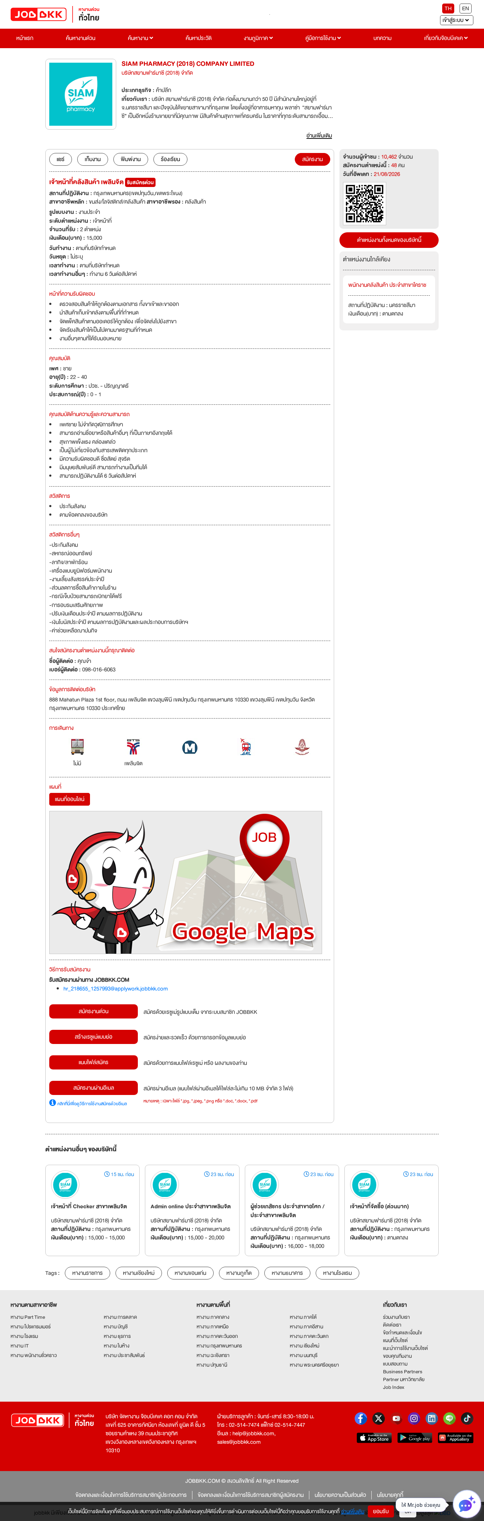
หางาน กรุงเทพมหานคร (219, 1346)
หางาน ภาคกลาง (213, 1317)
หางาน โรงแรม (24, 1336)
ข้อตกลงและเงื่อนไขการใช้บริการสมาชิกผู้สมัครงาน (251, 1495)
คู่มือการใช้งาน (321, 38)
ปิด (408, 1511)
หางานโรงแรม (337, 1273)
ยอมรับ (381, 1511)
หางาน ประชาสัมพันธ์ (124, 1355)
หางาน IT (20, 1346)
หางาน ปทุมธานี (212, 1365)
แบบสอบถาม (395, 1364)
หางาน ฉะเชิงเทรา (213, 1355)
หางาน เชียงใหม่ (304, 1346)
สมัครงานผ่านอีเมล (93, 1087)
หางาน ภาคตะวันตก (309, 1336)
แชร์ (60, 159)
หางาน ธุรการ (117, 1336)
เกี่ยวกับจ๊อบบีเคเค (444, 38)
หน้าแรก (24, 38)
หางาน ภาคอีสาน (306, 1326)
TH (448, 8)
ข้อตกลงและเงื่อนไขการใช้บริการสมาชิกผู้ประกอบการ (131, 1495)
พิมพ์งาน (131, 159)
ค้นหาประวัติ (199, 38)
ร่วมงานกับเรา (396, 1317)
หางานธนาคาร (287, 1273)
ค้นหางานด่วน (80, 38)
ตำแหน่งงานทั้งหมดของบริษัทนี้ (389, 240)
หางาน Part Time (28, 1317)
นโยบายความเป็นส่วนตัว (340, 1495)
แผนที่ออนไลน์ (69, 799)
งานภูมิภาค (256, 38)
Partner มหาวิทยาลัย (403, 1379)
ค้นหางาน (139, 38)
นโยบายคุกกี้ (390, 1495)
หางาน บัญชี (116, 1326)
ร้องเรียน (170, 159)
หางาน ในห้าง (116, 1346)
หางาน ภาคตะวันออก (217, 1336)
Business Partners (402, 1371)
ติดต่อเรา (392, 1325)
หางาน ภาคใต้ (303, 1317)
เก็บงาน (93, 159)
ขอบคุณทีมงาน (397, 1356)
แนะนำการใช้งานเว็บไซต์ (405, 1348)
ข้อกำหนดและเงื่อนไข (402, 1332)
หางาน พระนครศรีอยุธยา (314, 1365)
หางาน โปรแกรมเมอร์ (31, 1326)
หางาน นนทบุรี (303, 1355)
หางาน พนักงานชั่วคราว (34, 1355)
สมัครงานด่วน (93, 1011)
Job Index (393, 1387)
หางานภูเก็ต (239, 1273)
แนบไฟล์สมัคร (93, 1062)
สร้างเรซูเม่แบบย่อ (93, 1037)
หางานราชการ (87, 1273)
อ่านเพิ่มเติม (352, 1511)
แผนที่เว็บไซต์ (395, 1340)
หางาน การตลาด (120, 1317)
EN (465, 8)
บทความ (382, 38)
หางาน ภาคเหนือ (213, 1326)
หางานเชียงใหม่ (138, 1273)
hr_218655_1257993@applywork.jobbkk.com (115, 988)
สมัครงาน (312, 159)
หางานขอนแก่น (190, 1273)
